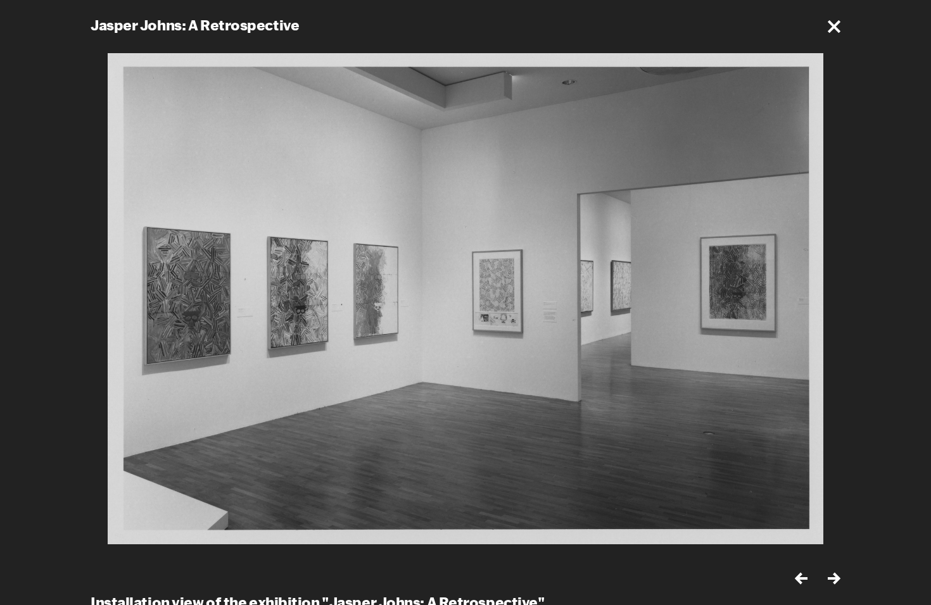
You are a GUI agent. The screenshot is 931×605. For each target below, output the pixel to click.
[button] (834, 26)
